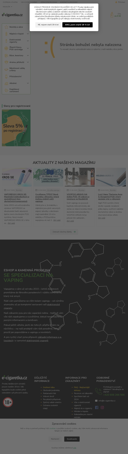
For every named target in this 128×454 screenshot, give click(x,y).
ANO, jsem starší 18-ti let (77, 24)
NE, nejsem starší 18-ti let (48, 25)
